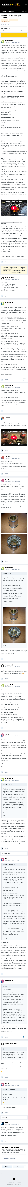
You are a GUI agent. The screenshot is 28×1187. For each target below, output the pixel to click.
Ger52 (7, 480)
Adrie (7, 858)
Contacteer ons (11, 1182)
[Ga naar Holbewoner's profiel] (2, 981)
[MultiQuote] (2, 262)
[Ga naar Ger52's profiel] (2, 480)
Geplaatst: (12, 42)
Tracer (7, 456)
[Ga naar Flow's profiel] (2, 1123)
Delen (7, 1166)
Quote (6, 261)
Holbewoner (9, 980)
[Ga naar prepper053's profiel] (2, 41)
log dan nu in (18, 1150)
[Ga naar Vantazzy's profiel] (2, 418)
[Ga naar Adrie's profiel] (2, 859)
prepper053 (7, 28)
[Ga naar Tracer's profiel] (2, 457)
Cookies (19, 1182)
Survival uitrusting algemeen (18, 30)
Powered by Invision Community (14, 1184)
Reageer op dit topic (14, 35)
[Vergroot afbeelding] (14, 523)
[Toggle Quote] (3, 573)
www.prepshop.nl (16, 272)
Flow (6, 1122)
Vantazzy (8, 417)
